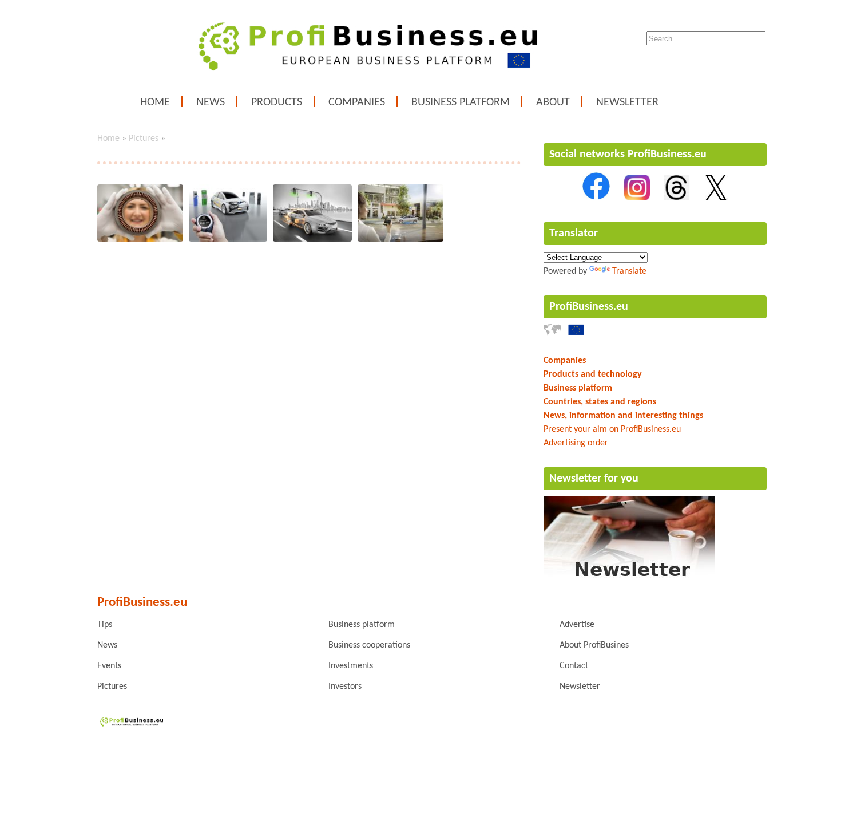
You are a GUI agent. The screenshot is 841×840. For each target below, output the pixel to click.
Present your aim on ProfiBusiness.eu (612, 429)
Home (155, 102)
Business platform (460, 102)
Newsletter (627, 102)
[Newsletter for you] (629, 579)
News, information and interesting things (623, 415)
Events (109, 666)
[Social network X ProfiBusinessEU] (716, 198)
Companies (356, 102)
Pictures (143, 138)
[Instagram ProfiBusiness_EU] (637, 198)
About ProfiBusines (594, 645)
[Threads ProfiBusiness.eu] (676, 198)
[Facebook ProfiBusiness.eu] (596, 198)
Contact (574, 666)
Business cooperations (369, 645)
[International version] (552, 333)
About (553, 102)
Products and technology (593, 374)
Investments (350, 666)
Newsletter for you (593, 478)
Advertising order (576, 443)
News (210, 102)
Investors (345, 686)
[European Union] (576, 333)
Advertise (577, 624)
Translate (629, 271)
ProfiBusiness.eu (588, 307)
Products (276, 102)
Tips (104, 624)
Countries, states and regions (600, 402)
